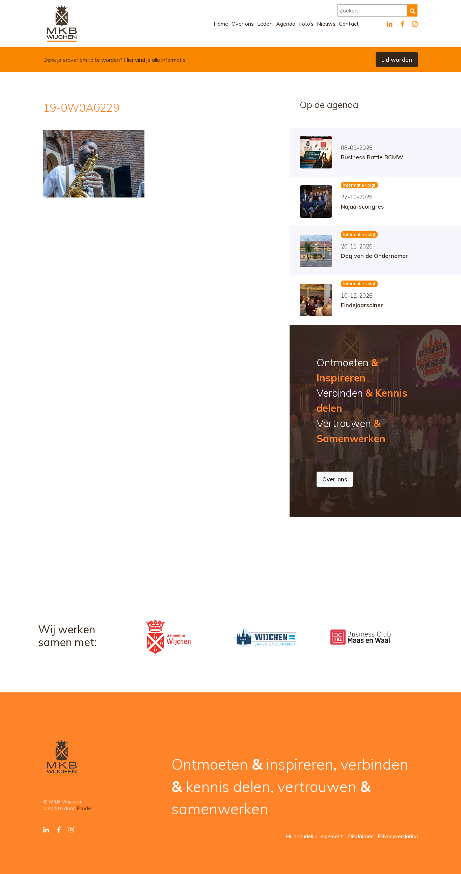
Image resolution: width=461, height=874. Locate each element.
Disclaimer (360, 836)
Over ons (243, 23)
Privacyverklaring (398, 836)
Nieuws (326, 23)
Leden (265, 23)
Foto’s (306, 23)
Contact (349, 23)
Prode (84, 808)
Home (221, 23)
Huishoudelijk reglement (314, 836)
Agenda (286, 23)
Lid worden (396, 59)
